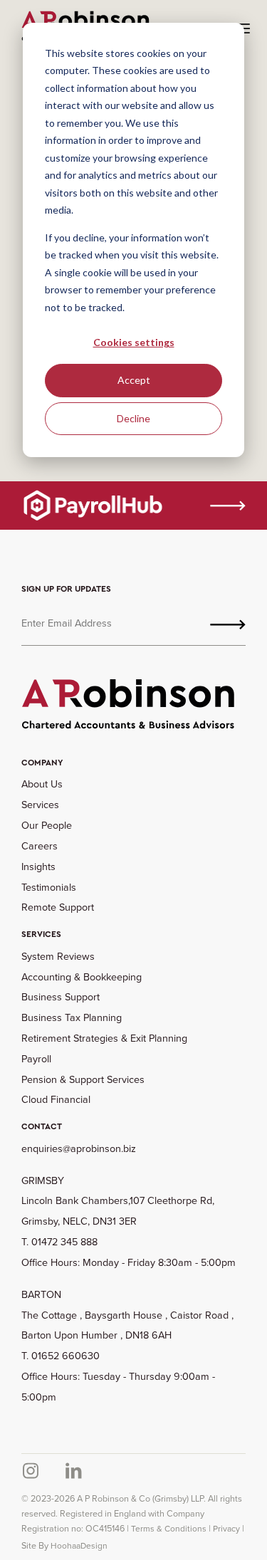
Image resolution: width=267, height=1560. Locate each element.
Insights (38, 866)
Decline (133, 418)
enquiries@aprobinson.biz (78, 1148)
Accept (133, 380)
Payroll (36, 1058)
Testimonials (48, 886)
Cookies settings (133, 342)
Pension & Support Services (83, 1079)
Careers (39, 845)
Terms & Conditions (168, 1528)
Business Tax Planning (71, 1017)
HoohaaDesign (79, 1545)
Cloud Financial (55, 1099)
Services (40, 804)
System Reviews (58, 955)
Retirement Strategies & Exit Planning (104, 1037)
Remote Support (57, 906)
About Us (42, 783)
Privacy (226, 1528)
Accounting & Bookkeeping (81, 976)
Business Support (60, 996)
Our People (46, 824)
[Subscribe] (228, 623)
